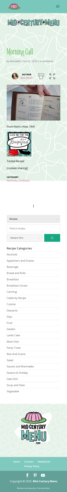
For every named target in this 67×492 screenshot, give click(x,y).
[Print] (41, 75)
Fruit (9, 323)
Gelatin (11, 329)
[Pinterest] (35, 475)
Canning (12, 292)
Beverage (12, 267)
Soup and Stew (16, 385)
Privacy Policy (31, 466)
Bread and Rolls (16, 273)
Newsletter (44, 461)
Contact (29, 461)
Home (16, 461)
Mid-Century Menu (45, 481)
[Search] (52, 238)
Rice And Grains (16, 354)
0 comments (46, 61)
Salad (10, 360)
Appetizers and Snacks (20, 260)
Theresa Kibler (43, 488)
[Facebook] (27, 475)
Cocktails (24, 180)
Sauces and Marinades (20, 366)
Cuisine (11, 304)
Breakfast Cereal (17, 285)
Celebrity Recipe (16, 298)
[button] (52, 75)
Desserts (12, 310)
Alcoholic (12, 180)
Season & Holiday (17, 373)
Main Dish (13, 341)
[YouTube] (43, 475)
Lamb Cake (13, 335)
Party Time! (13, 348)
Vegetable (13, 391)
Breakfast (13, 279)
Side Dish (12, 379)
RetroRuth (15, 61)
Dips (9, 316)
